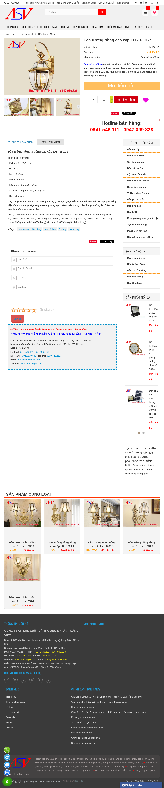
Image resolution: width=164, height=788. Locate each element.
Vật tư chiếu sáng (137, 224)
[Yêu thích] (146, 100)
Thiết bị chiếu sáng (140, 143)
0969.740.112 (54, 355)
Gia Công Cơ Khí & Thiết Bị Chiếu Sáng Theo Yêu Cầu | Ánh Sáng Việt (107, 696)
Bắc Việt (79, 781)
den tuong (74, 229)
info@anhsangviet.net (29, 359)
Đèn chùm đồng (136, 258)
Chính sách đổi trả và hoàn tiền (87, 727)
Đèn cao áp (133, 149)
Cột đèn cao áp (135, 162)
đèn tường (23, 229)
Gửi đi (17, 318)
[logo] (18, 8)
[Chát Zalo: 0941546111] (7, 772)
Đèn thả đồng (134, 283)
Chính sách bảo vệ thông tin (85, 737)
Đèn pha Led (134, 205)
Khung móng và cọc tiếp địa (142, 218)
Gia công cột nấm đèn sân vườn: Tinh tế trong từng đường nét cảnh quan (108, 712)
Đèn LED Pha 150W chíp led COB (153, 313)
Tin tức (9, 722)
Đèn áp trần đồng (136, 270)
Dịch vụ (9, 707)
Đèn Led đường (136, 155)
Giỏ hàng (128, 99)
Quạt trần (98, 26)
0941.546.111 (104, 129)
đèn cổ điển (50, 229)
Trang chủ (13, 26)
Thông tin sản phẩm (20, 142)
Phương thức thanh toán (83, 717)
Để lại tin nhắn (50, 142)
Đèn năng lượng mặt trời (140, 237)
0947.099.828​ (138, 129)
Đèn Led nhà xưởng (138, 180)
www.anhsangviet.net (31, 363)
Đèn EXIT (132, 212)
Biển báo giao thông (118, 26)
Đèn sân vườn (135, 168)
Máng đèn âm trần (137, 230)
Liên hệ (148, 26)
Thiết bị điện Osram (138, 193)
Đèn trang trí (26, 34)
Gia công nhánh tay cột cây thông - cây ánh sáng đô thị (99, 702)
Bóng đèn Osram (136, 187)
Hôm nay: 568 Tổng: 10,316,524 (141, 781)
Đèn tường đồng (46, 34)
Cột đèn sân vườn (137, 174)
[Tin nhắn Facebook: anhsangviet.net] (7, 764)
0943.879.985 (29, 355)
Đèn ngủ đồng (135, 276)
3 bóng (62, 229)
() (157, 9)
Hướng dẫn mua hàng (82, 707)
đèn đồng (36, 229)
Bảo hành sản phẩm (81, 732)
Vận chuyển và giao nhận (84, 722)
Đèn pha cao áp (135, 199)
